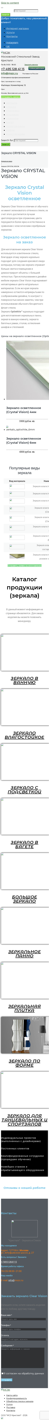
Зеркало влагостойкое (24, 735)
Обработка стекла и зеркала (19, 1401)
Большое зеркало (24, 899)
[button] (25, 565)
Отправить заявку (10, 97)
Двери (10, 130)
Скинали (12, 118)
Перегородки (15, 126)
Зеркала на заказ (6, 161)
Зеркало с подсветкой (24, 789)
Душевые (12, 115)
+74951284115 (9, 1262)
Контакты (12, 36)
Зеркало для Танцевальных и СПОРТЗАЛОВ (24, 1120)
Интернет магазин (17, 28)
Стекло (11, 107)
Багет (10, 122)
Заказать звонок (31, 65)
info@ (11, 1280)
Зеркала (11, 103)
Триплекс (13, 111)
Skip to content (10, 2)
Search (5, 14)
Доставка (10, 1407)
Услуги (10, 32)
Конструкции (15, 134)
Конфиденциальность (16, 1398)
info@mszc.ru (9, 73)
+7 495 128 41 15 (12, 69)
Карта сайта (12, 1395)
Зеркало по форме (24, 1063)
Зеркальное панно (24, 953)
